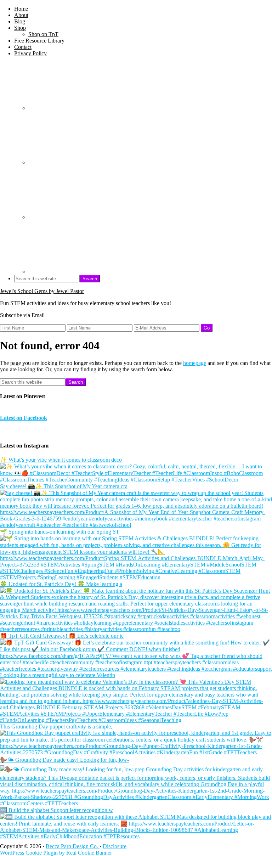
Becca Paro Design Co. (73, 846)
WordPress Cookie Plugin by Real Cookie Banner (56, 853)
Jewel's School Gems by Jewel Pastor (42, 291)
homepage (194, 363)
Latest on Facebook (23, 418)
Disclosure (114, 846)
